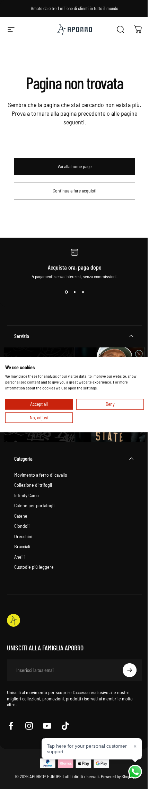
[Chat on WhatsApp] (130, 772)
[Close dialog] (136, 353)
